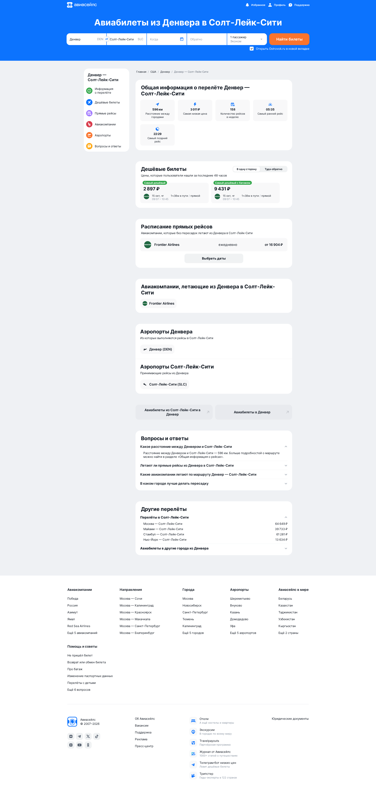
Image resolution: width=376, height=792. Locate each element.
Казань (235, 612)
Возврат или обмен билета (86, 662)
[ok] (88, 745)
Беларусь (285, 598)
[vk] (71, 736)
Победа (72, 598)
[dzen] (71, 745)
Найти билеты (289, 39)
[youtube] (79, 745)
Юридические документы (290, 718)
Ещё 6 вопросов (78, 690)
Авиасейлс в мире (293, 590)
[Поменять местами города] (106, 39)
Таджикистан (287, 612)
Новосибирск (192, 605)
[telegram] (79, 736)
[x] (88, 736)
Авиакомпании (79, 590)
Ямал (71, 619)
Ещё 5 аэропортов (243, 633)
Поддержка (143, 732)
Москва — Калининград (137, 605)
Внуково (236, 605)
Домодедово (239, 619)
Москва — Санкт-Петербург (140, 626)
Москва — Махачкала (135, 619)
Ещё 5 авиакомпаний (82, 633)
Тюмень (188, 619)
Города (188, 590)
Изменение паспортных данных (90, 676)
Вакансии (141, 725)
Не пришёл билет (80, 655)
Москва (188, 598)
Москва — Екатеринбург (137, 633)
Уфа (232, 626)
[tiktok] (96, 736)
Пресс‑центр (144, 746)
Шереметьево (240, 598)
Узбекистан (286, 619)
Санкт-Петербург (195, 612)
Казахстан (285, 605)
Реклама (141, 739)
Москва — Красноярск (136, 612)
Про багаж (74, 669)
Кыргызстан (287, 626)
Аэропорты (239, 590)
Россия (72, 605)
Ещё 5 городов (193, 633)
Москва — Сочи (131, 598)
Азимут (72, 612)
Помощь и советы (82, 646)
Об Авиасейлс (145, 718)
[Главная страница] (82, 5)
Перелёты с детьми (81, 683)
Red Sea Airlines (78, 626)
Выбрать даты (214, 258)
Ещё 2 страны (288, 633)
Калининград (192, 626)
